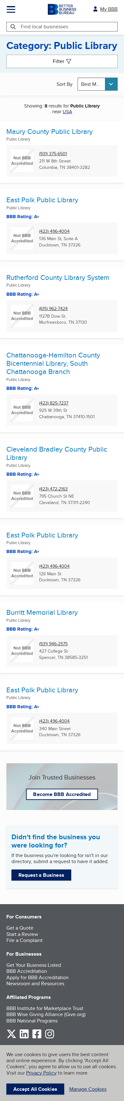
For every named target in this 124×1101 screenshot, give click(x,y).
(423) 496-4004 (54, 231)
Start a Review (22, 934)
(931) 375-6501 (53, 153)
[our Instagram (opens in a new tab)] (50, 1037)
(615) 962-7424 (53, 308)
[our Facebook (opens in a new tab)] (37, 1037)
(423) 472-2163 (53, 489)
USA (67, 111)
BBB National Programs (32, 1020)
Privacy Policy (41, 1073)
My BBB (109, 9)
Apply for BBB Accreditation (37, 977)
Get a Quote (19, 927)
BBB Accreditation (26, 971)
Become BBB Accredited (62, 794)
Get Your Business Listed (33, 965)
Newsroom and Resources (35, 983)
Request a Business (41, 875)
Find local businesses (44, 26)
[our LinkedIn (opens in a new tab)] (24, 1037)
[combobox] (97, 84)
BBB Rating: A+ (22, 551)
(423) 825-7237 (53, 403)
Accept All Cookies (35, 1089)
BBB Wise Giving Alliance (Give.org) (46, 1014)
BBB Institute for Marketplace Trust (44, 1008)
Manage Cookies (88, 1089)
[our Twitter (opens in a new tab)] (11, 1037)
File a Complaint (24, 940)
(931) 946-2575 (53, 644)
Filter (58, 61)
